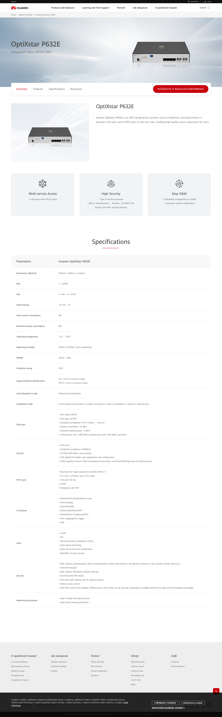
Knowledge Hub (137, 675)
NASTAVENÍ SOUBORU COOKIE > (168, 708)
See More (94, 675)
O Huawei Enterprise (19, 662)
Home (13, 15)
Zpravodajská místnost (20, 666)
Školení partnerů (97, 662)
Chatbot (54, 671)
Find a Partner (96, 666)
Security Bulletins (178, 666)
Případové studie (138, 662)
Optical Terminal (26, 15)
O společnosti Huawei (20, 680)
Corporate (175, 662)
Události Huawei (18, 671)
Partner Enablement (99, 671)
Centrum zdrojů (137, 666)
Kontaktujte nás (17, 675)
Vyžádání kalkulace (59, 662)
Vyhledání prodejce (58, 666)
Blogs (133, 684)
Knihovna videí (137, 671)
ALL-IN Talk (135, 680)
